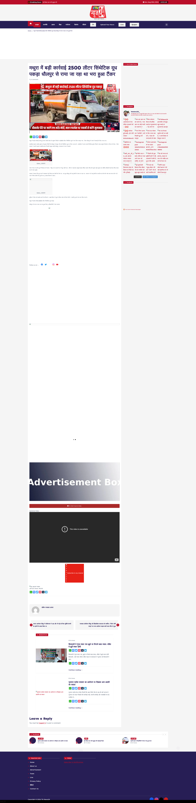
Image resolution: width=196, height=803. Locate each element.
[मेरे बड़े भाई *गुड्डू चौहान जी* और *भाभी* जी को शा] (151, 169)
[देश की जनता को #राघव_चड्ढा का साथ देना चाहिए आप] (162, 157)
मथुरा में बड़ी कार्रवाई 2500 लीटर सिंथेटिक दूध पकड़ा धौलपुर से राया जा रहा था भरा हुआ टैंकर (53, 31)
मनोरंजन (68, 25)
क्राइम (37, 25)
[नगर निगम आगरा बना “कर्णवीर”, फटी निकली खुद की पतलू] (140, 135)
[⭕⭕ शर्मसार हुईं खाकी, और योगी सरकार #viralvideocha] (128, 135)
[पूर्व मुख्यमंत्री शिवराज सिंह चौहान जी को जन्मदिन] (140, 169)
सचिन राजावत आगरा (47, 607)
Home (29, 31)
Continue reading (75, 670)
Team (32, 774)
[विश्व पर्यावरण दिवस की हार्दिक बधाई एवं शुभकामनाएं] (151, 123)
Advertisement (35, 770)
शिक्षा (60, 25)
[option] (51, 740)
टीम (93, 25)
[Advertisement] (98, 46)
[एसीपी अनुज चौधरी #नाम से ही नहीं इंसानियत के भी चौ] (162, 169)
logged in (42, 723)
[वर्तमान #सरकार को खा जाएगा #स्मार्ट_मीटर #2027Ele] (151, 146)
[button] (163, 734)
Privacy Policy (35, 781)
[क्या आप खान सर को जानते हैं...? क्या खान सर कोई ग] (140, 123)
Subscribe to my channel (75, 573)
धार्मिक (40, 738)
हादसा (53, 25)
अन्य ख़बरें (87, 738)
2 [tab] (75, 439)
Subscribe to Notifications (73, 762)
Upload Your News (107, 25)
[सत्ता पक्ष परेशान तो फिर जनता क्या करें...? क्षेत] (151, 135)
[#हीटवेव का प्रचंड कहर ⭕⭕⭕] (128, 146)
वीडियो (84, 25)
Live (122, 25)
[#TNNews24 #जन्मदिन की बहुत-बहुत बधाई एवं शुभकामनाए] (162, 123)
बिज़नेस (76, 25)
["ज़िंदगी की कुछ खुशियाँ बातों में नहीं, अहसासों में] (151, 157)
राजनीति (45, 25)
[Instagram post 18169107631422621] (140, 146)
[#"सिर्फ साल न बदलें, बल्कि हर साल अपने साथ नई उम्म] (140, 157)
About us (33, 766)
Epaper (134, 25)
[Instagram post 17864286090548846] (162, 146)
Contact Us (34, 789)
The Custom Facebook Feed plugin (133, 209)
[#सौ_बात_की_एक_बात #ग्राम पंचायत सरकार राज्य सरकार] (128, 157)
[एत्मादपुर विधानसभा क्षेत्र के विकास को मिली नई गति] (128, 169)
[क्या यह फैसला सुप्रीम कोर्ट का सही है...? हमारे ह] (162, 135)
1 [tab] (73, 439)
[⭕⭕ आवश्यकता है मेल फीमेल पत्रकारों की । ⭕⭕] (128, 123)
